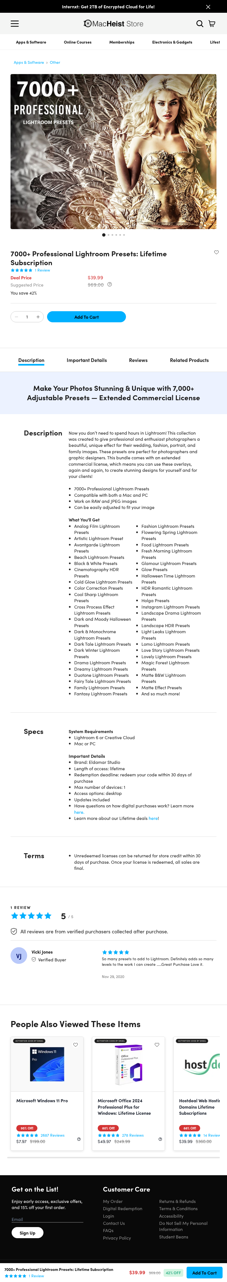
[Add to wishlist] (216, 252)
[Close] (208, 6)
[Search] (199, 23)
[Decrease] (16, 317)
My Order (113, 1201)
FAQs (108, 1230)
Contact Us (114, 1223)
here (153, 818)
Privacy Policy (117, 1238)
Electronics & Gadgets (172, 42)
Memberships (122, 42)
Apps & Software (31, 42)
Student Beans (173, 1236)
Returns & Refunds (177, 1201)
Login (108, 1216)
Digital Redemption (122, 1208)
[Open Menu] (16, 23)
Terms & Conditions (178, 1208)
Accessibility (171, 1216)
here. (79, 812)
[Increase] (37, 317)
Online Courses (78, 42)
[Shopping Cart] (211, 23)
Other (55, 62)
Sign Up (27, 1233)
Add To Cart (86, 317)
